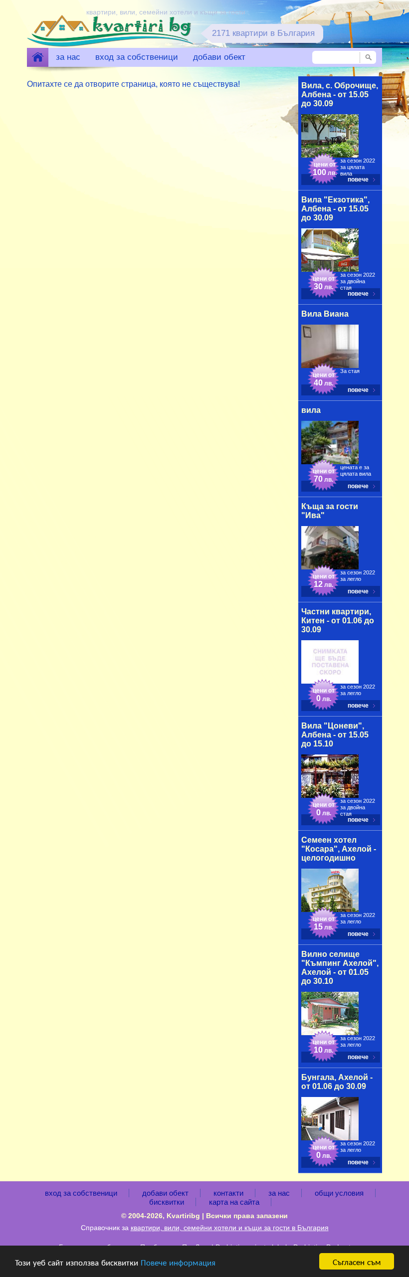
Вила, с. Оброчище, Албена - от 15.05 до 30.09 (339, 94)
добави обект (219, 57)
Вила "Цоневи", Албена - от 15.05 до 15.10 (335, 735)
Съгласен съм (357, 1261)
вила (311, 410)
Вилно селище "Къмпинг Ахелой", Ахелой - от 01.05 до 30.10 (340, 967)
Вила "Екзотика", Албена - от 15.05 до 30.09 (335, 208)
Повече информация (178, 1262)
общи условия (339, 1193)
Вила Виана (325, 314)
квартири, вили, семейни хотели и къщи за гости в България (230, 1228)
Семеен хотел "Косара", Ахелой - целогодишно (338, 849)
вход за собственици (136, 57)
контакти (228, 1193)
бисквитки (166, 1202)
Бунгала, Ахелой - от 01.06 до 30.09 (337, 1082)
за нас (68, 57)
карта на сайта (234, 1202)
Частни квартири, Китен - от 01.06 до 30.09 (337, 620)
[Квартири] (37, 57)
